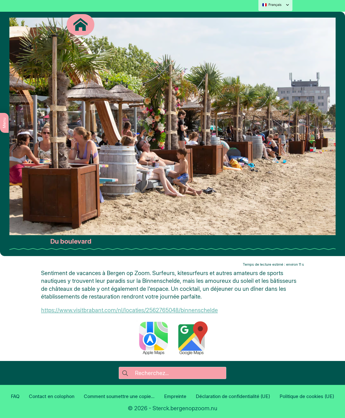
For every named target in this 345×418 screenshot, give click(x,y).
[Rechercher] (125, 373)
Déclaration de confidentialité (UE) (233, 396)
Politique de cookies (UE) (307, 396)
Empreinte (175, 396)
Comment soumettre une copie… (119, 396)
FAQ (15, 396)
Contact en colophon (51, 396)
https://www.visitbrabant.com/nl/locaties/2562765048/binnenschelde (129, 310)
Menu (4, 123)
